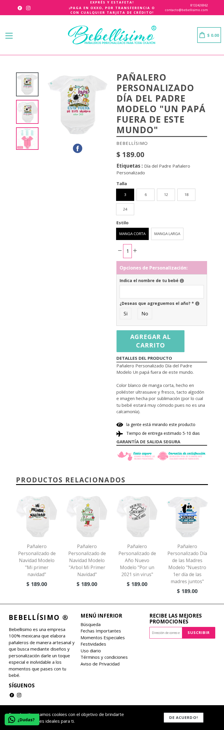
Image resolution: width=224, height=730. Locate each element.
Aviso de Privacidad (100, 664)
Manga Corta (132, 233)
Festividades (93, 644)
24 (125, 209)
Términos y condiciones (104, 657)
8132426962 (199, 5)
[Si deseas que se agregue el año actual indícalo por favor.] (197, 303)
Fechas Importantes (100, 631)
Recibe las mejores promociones (175, 619)
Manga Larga (167, 233)
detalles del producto (144, 358)
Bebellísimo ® (39, 617)
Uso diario (90, 650)
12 (166, 194)
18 (186, 194)
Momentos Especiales (102, 637)
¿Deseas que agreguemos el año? (162, 303)
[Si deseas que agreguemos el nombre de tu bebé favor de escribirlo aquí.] (182, 281)
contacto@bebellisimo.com (186, 10)
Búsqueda (90, 624)
